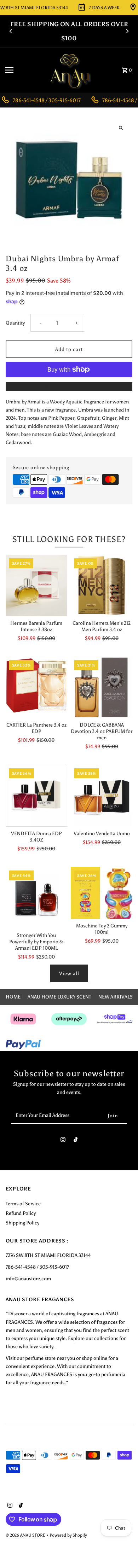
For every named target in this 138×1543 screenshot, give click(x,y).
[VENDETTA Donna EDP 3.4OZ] (36, 795)
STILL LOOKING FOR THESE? (69, 539)
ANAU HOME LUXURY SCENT (59, 997)
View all (69, 973)
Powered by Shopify (68, 1535)
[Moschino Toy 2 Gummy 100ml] (101, 893)
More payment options (69, 386)
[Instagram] (63, 1141)
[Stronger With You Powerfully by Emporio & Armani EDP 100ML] (36, 897)
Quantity (15, 323)
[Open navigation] (22, 70)
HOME (13, 997)
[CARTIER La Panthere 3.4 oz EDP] (36, 687)
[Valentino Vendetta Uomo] (101, 795)
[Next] (127, 31)
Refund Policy (21, 1213)
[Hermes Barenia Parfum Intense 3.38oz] (36, 585)
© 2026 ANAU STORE (26, 1535)
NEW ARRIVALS (115, 997)
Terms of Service (23, 1203)
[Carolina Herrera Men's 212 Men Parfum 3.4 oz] (101, 585)
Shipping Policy (22, 1222)
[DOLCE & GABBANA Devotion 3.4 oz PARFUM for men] (101, 687)
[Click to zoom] (121, 128)
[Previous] (11, 31)
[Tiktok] (75, 1141)
